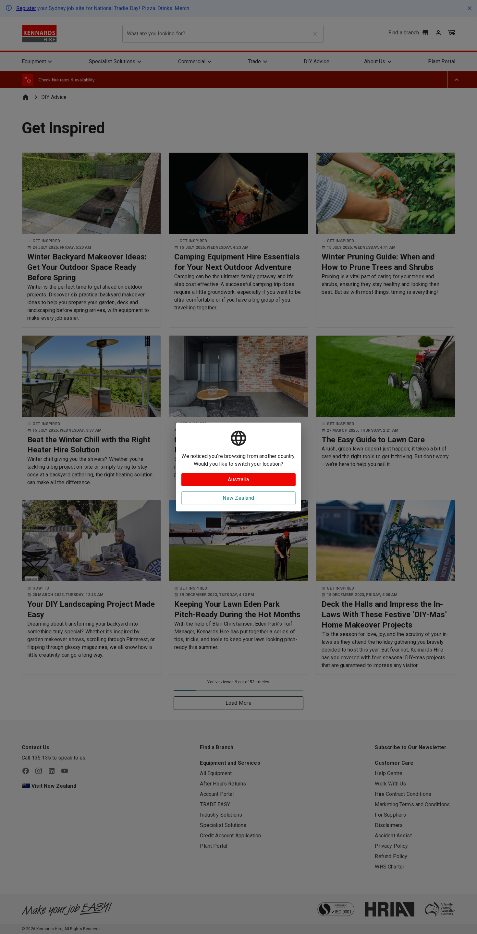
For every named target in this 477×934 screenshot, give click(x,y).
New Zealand (238, 498)
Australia (238, 479)
